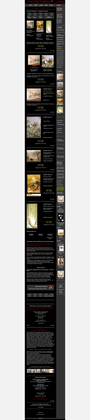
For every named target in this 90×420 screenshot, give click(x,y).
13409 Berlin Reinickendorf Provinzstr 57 (59, 9)
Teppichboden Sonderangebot (60, 193)
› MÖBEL (51, 5)
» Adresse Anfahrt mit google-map (60, 177)
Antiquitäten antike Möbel (60, 203)
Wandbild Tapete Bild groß (32, 228)
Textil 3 (40, 294)
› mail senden (40, 323)
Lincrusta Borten (60, 52)
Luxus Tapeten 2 (60, 56)
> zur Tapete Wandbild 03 (47, 67)
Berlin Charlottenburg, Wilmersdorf (34, 334)
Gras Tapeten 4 (60, 65)
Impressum (40, 412)
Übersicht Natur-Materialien (49, 17)
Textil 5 (51, 294)
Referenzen (59, 182)
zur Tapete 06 (49, 33)
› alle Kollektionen (60, 35)
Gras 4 (46, 13)
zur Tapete (59, 80)
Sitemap (40, 418)
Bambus (28, 16)
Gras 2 (35, 13)
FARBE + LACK (60, 156)
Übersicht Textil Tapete (48, 296)
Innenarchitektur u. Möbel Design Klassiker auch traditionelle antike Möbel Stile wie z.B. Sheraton (40, 367)
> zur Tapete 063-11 (34, 67)
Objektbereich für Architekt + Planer (60, 171)
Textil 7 (35, 296)
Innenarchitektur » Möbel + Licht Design (60, 252)
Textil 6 (29, 296)
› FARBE (41, 5)
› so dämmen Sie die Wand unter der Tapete (37, 288)
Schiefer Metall (60, 63)
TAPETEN (59, 34)
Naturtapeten (59, 67)
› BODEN (36, 5)
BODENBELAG (60, 147)
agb (37, 414)
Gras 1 (29, 13)
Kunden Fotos (60, 132)
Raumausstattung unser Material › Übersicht (60, 223)
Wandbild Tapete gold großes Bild (34, 161)
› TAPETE (30, 5)
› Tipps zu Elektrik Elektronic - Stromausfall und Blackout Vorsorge (60, 289)
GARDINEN (59, 139)
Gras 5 (51, 13)
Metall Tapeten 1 (60, 58)
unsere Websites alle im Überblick (60, 168)
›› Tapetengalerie (60, 124)
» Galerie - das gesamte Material (60, 174)
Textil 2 (35, 294)
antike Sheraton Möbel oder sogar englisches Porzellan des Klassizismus (40, 358)
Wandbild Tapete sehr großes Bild (34, 100)
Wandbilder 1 (59, 46)
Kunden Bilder (60, 184)
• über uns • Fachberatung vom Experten (60, 16)
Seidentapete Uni (60, 41)
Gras (33, 16)
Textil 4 (46, 294)
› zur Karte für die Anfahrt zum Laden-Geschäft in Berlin (41, 330)
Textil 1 (29, 294)
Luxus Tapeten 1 (60, 54)
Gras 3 (40, 13)
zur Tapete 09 (39, 31)
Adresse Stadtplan (60, 29)
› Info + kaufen (41, 46)
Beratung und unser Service (60, 163)
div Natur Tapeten (40, 17)
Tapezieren (59, 130)
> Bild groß (34, 65)
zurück (28, 325)
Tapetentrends (60, 120)
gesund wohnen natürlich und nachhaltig (60, 266)
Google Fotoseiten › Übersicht (60, 236)
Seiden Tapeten (60, 39)
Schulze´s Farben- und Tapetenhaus (41, 379)
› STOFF (46, 5)
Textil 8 (40, 296)
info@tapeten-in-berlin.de (45, 8)
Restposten (59, 122)
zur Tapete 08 (29, 28)
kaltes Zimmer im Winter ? (41, 286)
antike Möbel (59, 180)
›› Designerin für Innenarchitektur (33, 260)
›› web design (40, 407)
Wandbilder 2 (59, 48)
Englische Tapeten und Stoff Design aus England (40, 349)
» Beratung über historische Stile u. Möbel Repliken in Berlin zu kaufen (60, 188)
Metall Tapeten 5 (60, 60)
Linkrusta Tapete (60, 50)
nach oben (52, 50)
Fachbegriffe (59, 128)
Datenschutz (41, 414)
